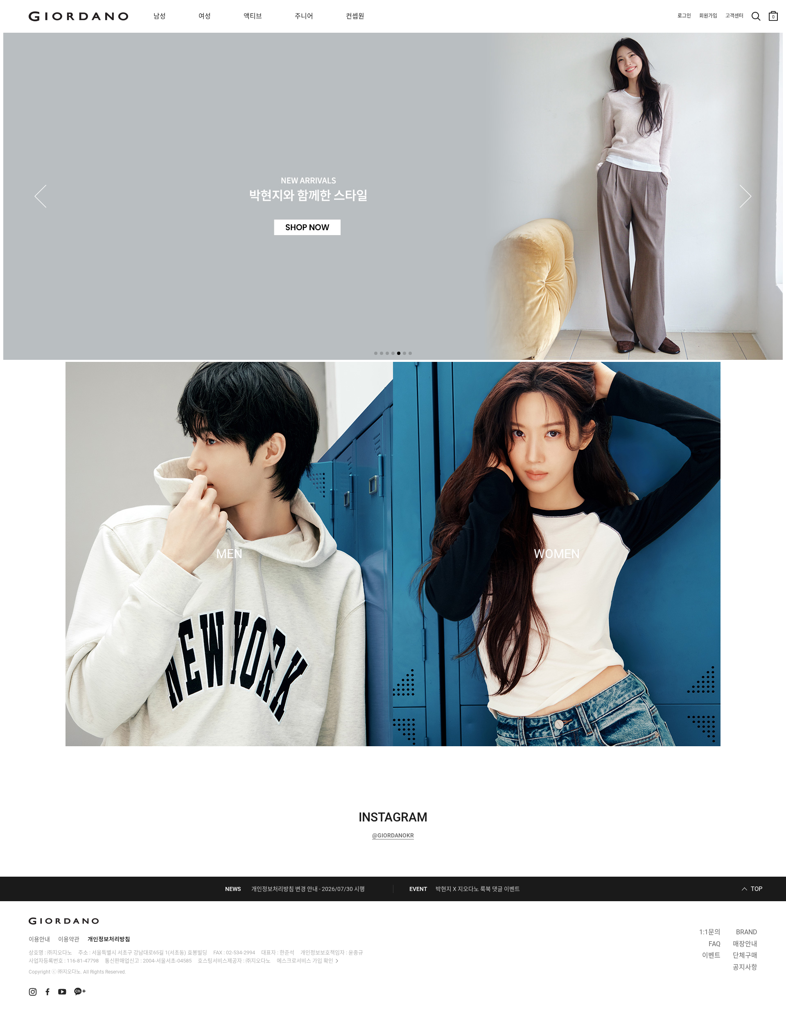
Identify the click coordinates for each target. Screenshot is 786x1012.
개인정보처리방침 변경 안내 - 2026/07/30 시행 (308, 889)
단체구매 (745, 955)
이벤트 (711, 955)
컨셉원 (355, 16)
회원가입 (708, 16)
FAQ (714, 944)
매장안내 (745, 944)
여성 (205, 16)
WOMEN (557, 554)
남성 (160, 16)
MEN (229, 554)
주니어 (304, 16)
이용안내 (39, 939)
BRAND (746, 932)
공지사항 (745, 967)
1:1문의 (709, 932)
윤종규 (355, 952)
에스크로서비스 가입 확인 (305, 961)
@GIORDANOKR (393, 835)
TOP (756, 889)
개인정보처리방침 (109, 939)
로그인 (684, 16)
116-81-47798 (83, 961)
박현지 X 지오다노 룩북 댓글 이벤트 (478, 889)
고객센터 (734, 16)
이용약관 (68, 939)
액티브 (253, 16)
